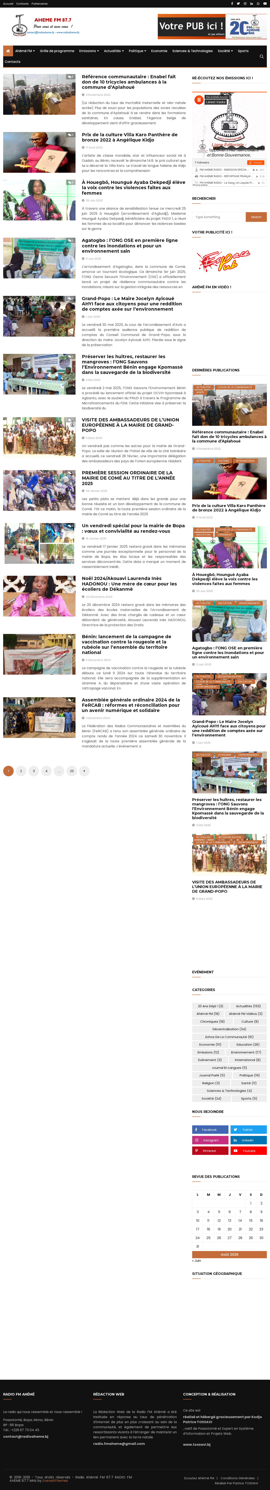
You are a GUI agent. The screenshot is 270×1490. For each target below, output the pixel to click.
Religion (211, 1083)
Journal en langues (229, 1067)
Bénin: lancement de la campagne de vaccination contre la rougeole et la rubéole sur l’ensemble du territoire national (126, 644)
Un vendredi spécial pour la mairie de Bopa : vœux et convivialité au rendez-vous (133, 528)
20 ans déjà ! (210, 1006)
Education (203, 534)
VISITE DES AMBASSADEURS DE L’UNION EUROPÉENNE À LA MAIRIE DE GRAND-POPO (130, 425)
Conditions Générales (238, 1478)
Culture (223, 461)
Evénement (225, 534)
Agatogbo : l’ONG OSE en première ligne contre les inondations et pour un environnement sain (130, 246)
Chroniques (212, 1021)
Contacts (22, 3)
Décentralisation (229, 676)
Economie (159, 51)
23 (72, 771)
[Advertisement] (229, 330)
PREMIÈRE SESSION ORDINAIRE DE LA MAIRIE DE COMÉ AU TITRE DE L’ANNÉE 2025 (128, 478)
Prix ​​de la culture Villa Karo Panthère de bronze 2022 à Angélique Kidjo (130, 137)
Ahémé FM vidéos (246, 1013)
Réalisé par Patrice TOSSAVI (236, 1483)
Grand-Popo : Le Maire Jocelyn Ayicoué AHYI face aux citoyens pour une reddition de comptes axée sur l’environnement (132, 304)
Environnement (249, 603)
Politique (136, 51)
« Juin (196, 1260)
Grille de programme (57, 51)
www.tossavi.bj (197, 1444)
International (245, 461)
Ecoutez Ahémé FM (199, 1478)
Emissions (87, 51)
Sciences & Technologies (192, 51)
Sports (243, 51)
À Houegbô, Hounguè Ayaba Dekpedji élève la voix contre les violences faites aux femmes (133, 188)
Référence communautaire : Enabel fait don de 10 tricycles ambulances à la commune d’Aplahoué (129, 82)
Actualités (112, 51)
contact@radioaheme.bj (25, 1436)
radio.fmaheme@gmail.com (119, 1443)
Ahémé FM (23, 51)
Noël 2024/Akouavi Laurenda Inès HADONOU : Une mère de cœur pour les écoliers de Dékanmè (129, 584)
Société (224, 51)
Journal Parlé (212, 1075)
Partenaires (40, 3)
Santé (200, 392)
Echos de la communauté (235, 387)
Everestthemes (55, 1480)
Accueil (8, 3)
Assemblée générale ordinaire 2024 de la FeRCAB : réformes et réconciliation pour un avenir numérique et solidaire (131, 705)
